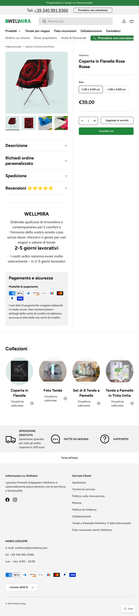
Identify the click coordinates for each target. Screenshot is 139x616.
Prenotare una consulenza (93, 10)
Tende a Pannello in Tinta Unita (119, 393)
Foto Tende (53, 390)
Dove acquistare (45, 38)
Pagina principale (13, 47)
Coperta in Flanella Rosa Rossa (39, 47)
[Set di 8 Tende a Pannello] (86, 371)
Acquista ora (106, 131)
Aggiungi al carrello (117, 120)
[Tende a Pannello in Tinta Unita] (119, 371)
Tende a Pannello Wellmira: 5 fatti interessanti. (101, 523)
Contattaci (113, 31)
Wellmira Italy (19, 603)
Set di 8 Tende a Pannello (86, 393)
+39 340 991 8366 (51, 10)
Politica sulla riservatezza (88, 496)
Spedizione (79, 482)
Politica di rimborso (84, 509)
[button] (131, 21)
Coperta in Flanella (19, 393)
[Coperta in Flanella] (19, 371)
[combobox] (76, 21)
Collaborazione (91, 31)
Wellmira (83, 55)
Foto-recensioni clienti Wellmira (92, 530)
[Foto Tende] (53, 371)
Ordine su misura (17, 38)
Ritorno (76, 502)
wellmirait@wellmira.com (31, 547)
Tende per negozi (37, 31)
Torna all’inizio (69, 457)
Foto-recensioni (65, 31)
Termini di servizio (83, 489)
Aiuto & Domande (73, 38)
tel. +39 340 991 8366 (19, 554)
